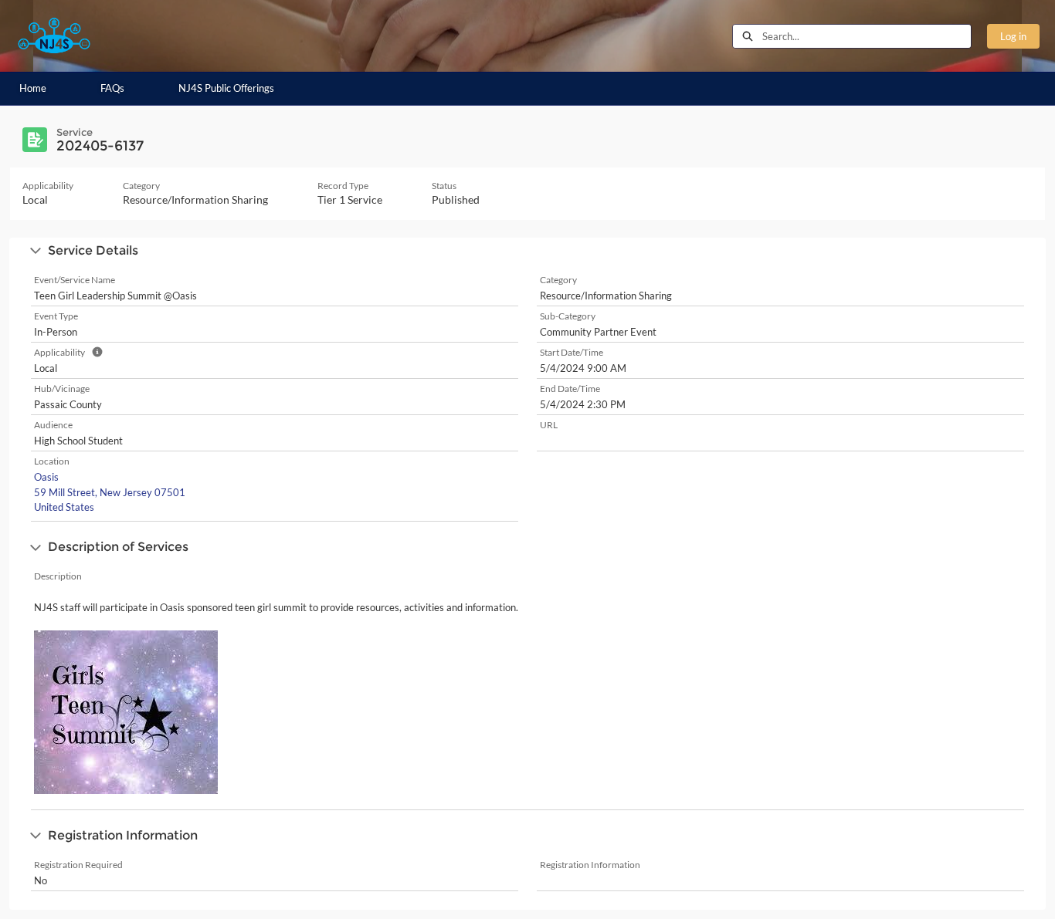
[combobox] (866, 36)
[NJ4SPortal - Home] (54, 35)
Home (32, 88)
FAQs (112, 88)
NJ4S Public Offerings (226, 88)
